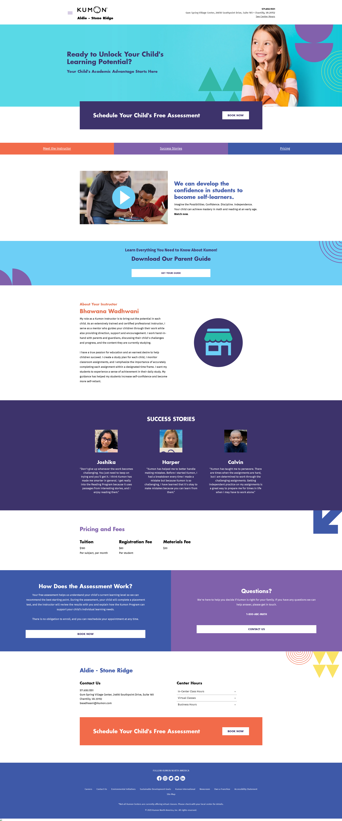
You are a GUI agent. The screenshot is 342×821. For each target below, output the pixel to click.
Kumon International (185, 789)
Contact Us (101, 789)
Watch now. (181, 214)
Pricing (285, 148)
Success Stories (171, 148)
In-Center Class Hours (191, 691)
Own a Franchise (222, 789)
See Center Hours (265, 16)
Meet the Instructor (57, 148)
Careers (88, 789)
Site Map (171, 794)
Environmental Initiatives (123, 789)
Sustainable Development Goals (155, 789)
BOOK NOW (236, 115)
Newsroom (205, 789)
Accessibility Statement (245, 789)
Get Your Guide (171, 273)
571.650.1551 (268, 9)
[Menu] (71, 13)
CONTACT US (256, 629)
